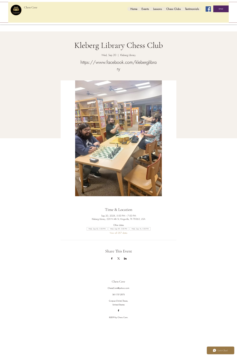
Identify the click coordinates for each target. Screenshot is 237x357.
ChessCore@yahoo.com (118, 288)
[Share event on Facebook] (112, 258)
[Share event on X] (118, 258)
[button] (145, 9)
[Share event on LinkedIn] (125, 258)
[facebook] (118, 310)
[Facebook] (208, 9)
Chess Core (30, 7)
